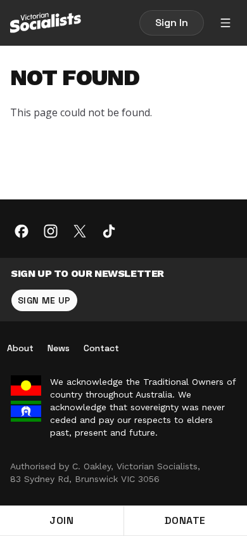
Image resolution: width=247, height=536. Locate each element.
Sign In (171, 22)
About (20, 348)
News (59, 348)
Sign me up (44, 300)
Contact (101, 348)
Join (61, 520)
